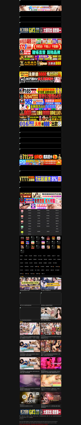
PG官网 (26, 255)
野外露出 (57, 218)
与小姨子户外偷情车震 (46, 290)
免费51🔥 (52, 266)
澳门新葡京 (55, 262)
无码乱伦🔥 (58, 266)
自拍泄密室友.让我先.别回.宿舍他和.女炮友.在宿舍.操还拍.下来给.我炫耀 (29, 354)
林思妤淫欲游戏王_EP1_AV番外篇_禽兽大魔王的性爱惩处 (50, 406)
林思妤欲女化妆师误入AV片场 (26, 406)
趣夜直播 (40, 262)
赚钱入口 (43, 273)
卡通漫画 (29, 226)
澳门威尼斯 (57, 270)
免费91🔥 (21, 273)
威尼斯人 (21, 255)
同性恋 (57, 228)
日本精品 (38, 212)
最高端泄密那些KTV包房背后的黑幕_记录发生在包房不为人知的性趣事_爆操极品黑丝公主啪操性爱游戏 (50, 372)
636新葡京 (42, 266)
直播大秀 (52, 270)
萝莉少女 (57, 210)
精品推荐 (29, 210)
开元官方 (21, 270)
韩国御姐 (38, 215)
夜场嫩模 (45, 262)
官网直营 (35, 255)
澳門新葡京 (27, 266)
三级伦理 (29, 212)
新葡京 (21, 259)
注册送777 (54, 255)
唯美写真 (48, 226)
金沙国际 (31, 270)
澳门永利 (39, 255)
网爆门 (57, 226)
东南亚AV (57, 215)
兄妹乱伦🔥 (32, 273)
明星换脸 (38, 223)
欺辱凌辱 (29, 218)
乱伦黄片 (31, 262)
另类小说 (29, 234)
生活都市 (29, 231)
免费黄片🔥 (38, 273)
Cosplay (48, 212)
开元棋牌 (30, 255)
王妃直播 (26, 262)
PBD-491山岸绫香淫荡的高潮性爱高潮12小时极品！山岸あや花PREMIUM (50, 354)
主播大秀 (21, 262)
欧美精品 (48, 210)
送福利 (58, 255)
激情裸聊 (47, 266)
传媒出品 (29, 228)
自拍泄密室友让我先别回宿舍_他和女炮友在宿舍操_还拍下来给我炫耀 (29, 372)
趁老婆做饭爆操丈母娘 (25, 290)
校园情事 (38, 231)
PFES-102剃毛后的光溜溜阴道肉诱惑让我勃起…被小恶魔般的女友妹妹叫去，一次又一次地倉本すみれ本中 (30, 338)
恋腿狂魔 (57, 220)
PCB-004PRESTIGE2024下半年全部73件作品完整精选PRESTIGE (51, 337)
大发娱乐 (21, 266)
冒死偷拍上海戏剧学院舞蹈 (46, 305)
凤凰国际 (35, 259)
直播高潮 (45, 259)
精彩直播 (50, 259)
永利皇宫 (31, 266)
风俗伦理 (57, 231)
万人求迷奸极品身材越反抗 (25, 320)
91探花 (39, 218)
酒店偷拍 (59, 259)
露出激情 (38, 226)
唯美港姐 (48, 215)
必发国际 (49, 262)
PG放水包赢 (40, 259)
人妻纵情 (48, 231)
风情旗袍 (29, 223)
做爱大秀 (47, 270)
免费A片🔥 (27, 273)
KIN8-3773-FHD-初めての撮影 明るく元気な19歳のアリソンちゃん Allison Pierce (50, 389)
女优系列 (38, 220)
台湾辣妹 (29, 215)
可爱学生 (48, 220)
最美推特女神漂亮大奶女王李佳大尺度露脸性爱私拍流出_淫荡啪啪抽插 (30, 389)
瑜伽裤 (48, 223)
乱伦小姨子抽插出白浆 (46, 320)
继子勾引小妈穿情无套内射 (25, 305)
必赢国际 (30, 259)
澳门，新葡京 (37, 270)
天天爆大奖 (27, 270)
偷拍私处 (35, 262)
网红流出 (48, 218)
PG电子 (44, 255)
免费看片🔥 (37, 266)
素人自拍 (57, 212)
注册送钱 (48, 255)
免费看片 (42, 270)
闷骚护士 (57, 223)
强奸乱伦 (38, 210)
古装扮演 (29, 220)
